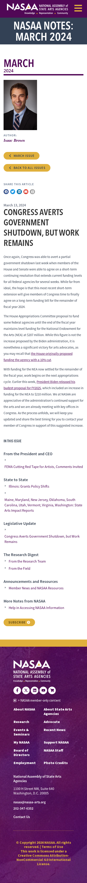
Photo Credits (56, 762)
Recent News (55, 729)
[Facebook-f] (17, 690)
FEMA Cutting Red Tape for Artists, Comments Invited (43, 467)
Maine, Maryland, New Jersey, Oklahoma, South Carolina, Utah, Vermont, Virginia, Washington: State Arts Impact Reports (43, 505)
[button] (6, 191)
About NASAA (24, 709)
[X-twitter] (26, 690)
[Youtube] (43, 690)
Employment (25, 762)
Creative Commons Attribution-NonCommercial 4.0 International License (44, 859)
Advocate (52, 721)
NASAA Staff (53, 750)
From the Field (19, 568)
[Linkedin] (34, 690)
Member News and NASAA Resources (36, 588)
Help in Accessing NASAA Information (36, 608)
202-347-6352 (23, 808)
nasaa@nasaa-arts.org (29, 802)
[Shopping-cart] (52, 690)
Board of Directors (22, 752)
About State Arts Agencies (58, 711)
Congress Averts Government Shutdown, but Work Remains (42, 539)
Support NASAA (56, 742)
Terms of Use (52, 846)
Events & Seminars (22, 731)
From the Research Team (27, 561)
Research (21, 721)
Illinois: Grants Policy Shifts (29, 486)
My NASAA (21, 742)
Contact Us (21, 816)
